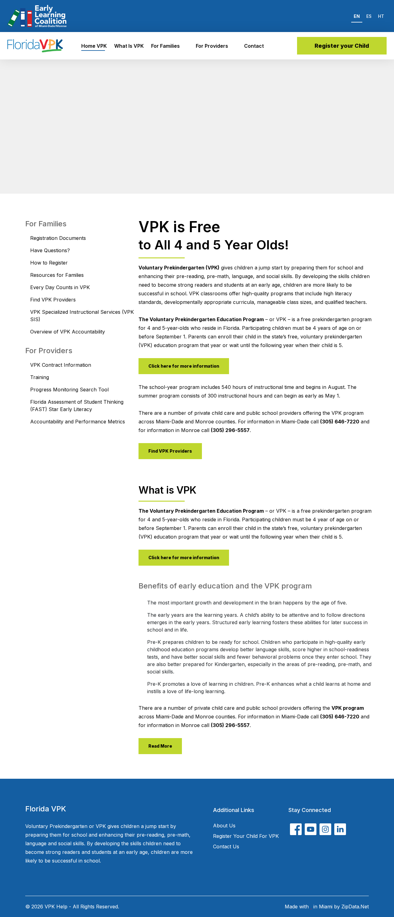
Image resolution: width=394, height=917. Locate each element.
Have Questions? (50, 250)
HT (381, 16)
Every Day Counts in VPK (60, 287)
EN (357, 16)
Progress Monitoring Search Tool (69, 389)
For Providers (212, 46)
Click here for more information (183, 366)
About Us (224, 825)
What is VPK (129, 46)
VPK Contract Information (60, 365)
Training (39, 377)
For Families (165, 46)
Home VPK (94, 46)
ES (369, 16)
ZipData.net (355, 906)
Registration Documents (58, 238)
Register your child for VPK (246, 836)
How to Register (49, 263)
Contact (254, 46)
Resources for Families (57, 275)
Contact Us (226, 846)
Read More (160, 746)
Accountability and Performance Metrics (77, 421)
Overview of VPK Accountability (67, 332)
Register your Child (342, 45)
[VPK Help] (35, 45)
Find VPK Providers (53, 300)
